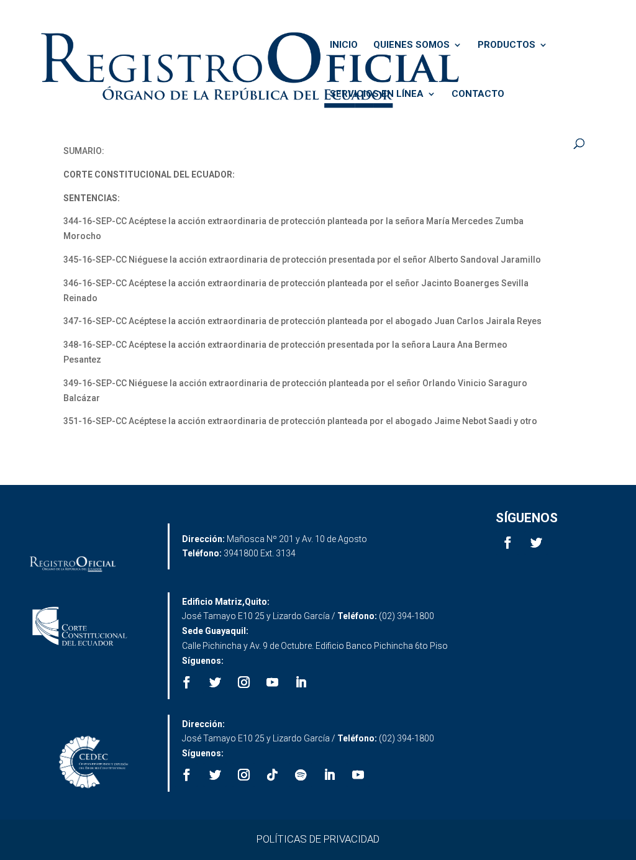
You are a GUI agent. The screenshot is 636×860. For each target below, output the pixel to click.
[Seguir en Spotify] (300, 775)
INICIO (344, 45)
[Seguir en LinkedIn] (300, 682)
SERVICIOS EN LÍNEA (377, 94)
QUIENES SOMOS (411, 45)
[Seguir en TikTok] (272, 775)
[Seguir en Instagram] (243, 682)
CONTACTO (478, 94)
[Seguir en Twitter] (536, 542)
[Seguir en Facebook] (507, 542)
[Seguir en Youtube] (272, 682)
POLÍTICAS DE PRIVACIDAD (318, 839)
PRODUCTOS (506, 45)
